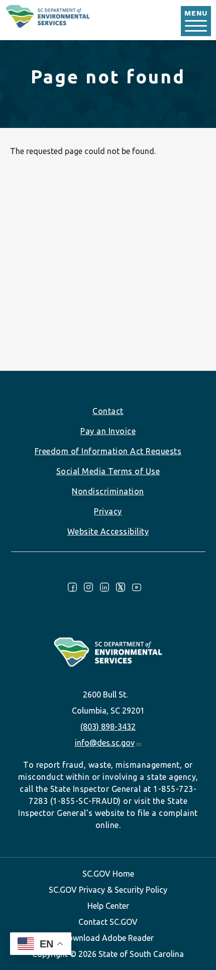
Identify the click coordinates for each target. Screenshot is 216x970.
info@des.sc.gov (105, 742)
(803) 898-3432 (108, 726)
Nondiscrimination (108, 491)
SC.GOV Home (108, 873)
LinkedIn (104, 587)
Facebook (72, 587)
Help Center (108, 905)
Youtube (136, 587)
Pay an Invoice (108, 431)
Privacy (108, 511)
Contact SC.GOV (108, 921)
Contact (108, 410)
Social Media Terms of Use (108, 471)
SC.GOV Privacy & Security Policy (108, 889)
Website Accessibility (108, 531)
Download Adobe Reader (108, 937)
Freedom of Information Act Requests (108, 451)
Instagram (88, 587)
